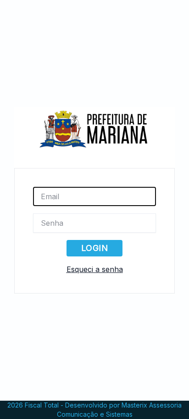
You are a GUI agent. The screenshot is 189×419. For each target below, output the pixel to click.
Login (94, 248)
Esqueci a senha (95, 269)
